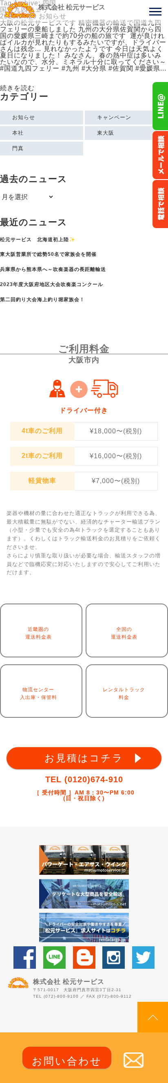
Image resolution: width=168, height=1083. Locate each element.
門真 (18, 148)
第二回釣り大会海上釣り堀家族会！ (42, 299)
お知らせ (23, 117)
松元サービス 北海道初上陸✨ (37, 239)
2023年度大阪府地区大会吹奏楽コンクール (51, 284)
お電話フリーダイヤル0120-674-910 (160, 204)
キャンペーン (114, 117)
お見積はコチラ (84, 757)
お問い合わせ (67, 1061)
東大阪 (105, 133)
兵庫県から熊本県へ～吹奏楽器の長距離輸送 (53, 269)
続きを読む (17, 88)
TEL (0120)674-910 (84, 779)
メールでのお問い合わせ (160, 155)
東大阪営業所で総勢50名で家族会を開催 (48, 254)
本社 (18, 133)
